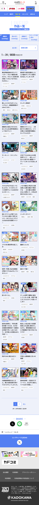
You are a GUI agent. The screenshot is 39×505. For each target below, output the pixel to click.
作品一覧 (17, 14)
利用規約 (15, 472)
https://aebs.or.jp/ (26, 493)
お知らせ (32, 14)
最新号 (11, 14)
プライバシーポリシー (29, 472)
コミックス (25, 14)
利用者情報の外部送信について (24, 478)
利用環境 (7, 478)
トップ (6, 14)
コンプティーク (8, 432)
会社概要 (5, 472)
